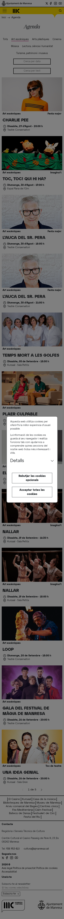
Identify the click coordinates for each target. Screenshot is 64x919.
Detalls (17, 461)
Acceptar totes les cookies (32, 492)
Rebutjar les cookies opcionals (32, 478)
